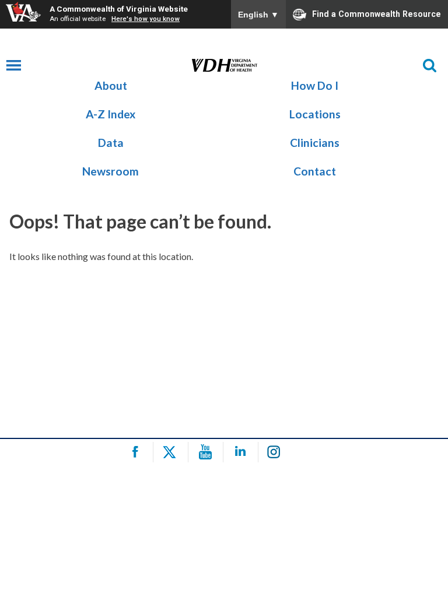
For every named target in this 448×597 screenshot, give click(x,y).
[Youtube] (207, 452)
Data (111, 142)
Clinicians (315, 142)
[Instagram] (277, 452)
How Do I (314, 85)
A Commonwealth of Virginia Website (119, 8)
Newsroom (110, 171)
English (258, 14)
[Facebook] (137, 452)
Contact (314, 171)
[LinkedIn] (242, 452)
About (110, 85)
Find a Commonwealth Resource (376, 13)
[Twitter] (172, 452)
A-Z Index (110, 114)
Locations (315, 114)
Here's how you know (145, 19)
